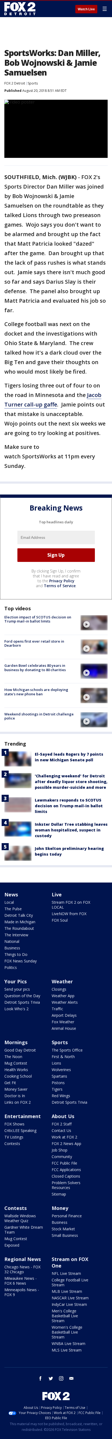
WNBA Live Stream (68, 1343)
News (11, 894)
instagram (61, 1378)
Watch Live (86, 9)
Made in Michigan (19, 921)
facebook (40, 1378)
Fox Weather (63, 1021)
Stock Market (63, 1228)
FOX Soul (60, 920)
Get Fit (10, 1082)
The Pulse (13, 908)
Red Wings (61, 1095)
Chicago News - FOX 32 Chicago (22, 1269)
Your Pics (15, 981)
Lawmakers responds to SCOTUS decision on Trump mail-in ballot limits (69, 805)
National (11, 941)
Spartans (59, 1076)
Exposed (11, 1245)
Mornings (15, 1042)
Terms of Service (60, 585)
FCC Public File (64, 1163)
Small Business (65, 1235)
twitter (50, 1378)
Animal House (64, 1028)
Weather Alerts (65, 1002)
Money (60, 1208)
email (71, 1378)
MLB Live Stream (67, 1291)
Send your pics (17, 989)
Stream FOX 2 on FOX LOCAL (71, 905)
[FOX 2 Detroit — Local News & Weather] (20, 8)
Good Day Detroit (20, 1050)
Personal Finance (67, 1215)
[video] (94, 622)
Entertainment (22, 1116)
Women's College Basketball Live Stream (67, 1332)
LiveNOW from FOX (69, 913)
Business (12, 947)
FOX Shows (14, 1124)
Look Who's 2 (16, 1008)
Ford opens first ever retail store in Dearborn (34, 643)
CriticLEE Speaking (20, 1130)
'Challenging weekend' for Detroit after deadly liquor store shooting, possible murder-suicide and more (71, 781)
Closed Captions (66, 1176)
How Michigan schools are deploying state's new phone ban (36, 691)
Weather (62, 981)
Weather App (63, 995)
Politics (10, 967)
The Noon (13, 1056)
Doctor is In (14, 1095)
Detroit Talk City (18, 915)
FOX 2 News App (66, 1143)
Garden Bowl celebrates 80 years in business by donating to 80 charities (35, 667)
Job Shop (59, 1150)
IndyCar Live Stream (69, 1304)
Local (9, 902)
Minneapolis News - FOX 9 (21, 1292)
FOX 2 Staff (61, 1124)
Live (57, 894)
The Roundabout (19, 928)
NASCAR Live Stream (70, 1297)
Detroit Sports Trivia (22, 1002)
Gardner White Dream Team (23, 1230)
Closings (59, 989)
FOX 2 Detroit (14, 83)
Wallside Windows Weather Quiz (20, 1218)
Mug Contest (15, 1063)
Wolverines (61, 1069)
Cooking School (18, 1076)
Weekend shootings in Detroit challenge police (39, 716)
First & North (63, 1056)
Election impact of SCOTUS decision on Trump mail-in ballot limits (37, 619)
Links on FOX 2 (17, 1102)
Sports (33, 83)
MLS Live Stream (67, 1350)
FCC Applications (66, 1169)
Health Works (16, 1069)
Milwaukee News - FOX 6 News (20, 1281)
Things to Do (15, 954)
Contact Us (61, 1130)
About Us (63, 1116)
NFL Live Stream (66, 1273)
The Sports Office (67, 1050)
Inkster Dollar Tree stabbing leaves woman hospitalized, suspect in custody (71, 830)
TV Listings (13, 1137)
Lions (56, 1063)
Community (62, 1156)
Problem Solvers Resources (66, 1185)
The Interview (16, 934)
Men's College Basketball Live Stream (65, 1315)
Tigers (57, 1089)
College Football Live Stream (70, 1282)
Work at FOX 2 (64, 1137)
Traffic (57, 1008)
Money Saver (15, 1089)
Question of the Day (22, 995)
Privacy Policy (61, 580)
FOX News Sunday (20, 960)
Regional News (22, 1259)
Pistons (58, 1082)
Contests (12, 1143)
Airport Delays (64, 1015)
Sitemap (59, 1194)
